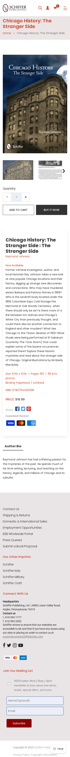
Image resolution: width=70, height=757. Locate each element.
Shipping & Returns (16, 515)
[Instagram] (15, 645)
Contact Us (11, 509)
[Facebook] (4, 645)
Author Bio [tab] (13, 446)
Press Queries (12, 540)
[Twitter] (9, 645)
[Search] (40, 8)
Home (7, 33)
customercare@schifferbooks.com (23, 636)
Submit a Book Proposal (20, 546)
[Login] (47, 8)
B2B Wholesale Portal (18, 533)
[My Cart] (55, 8)
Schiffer (8, 564)
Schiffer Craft (12, 583)
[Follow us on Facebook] (17, 409)
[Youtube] (20, 645)
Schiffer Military (13, 577)
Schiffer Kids (11, 570)
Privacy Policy (21, 754)
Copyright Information (44, 754)
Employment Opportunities (22, 527)
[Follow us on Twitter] (23, 409)
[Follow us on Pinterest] (28, 409)
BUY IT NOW (51, 210)
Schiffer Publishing (45, 747)
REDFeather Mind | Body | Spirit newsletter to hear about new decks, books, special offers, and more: (35, 685)
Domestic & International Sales (25, 521)
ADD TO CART (18, 210)
